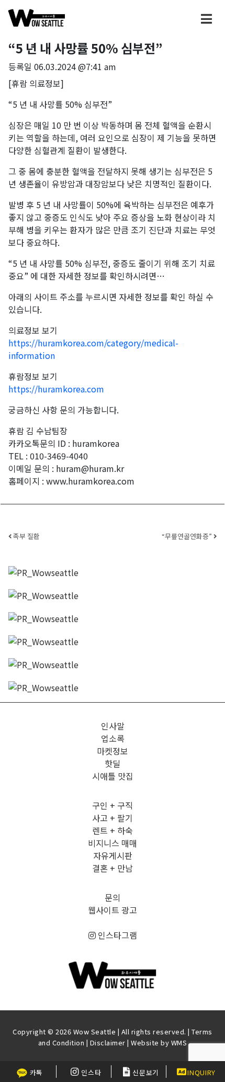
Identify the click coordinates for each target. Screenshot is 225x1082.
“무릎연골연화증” (187, 536)
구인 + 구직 (112, 805)
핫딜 (112, 763)
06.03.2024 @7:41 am (75, 66)
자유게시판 (112, 855)
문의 (112, 897)
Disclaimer (108, 1042)
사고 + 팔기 (112, 817)
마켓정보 (112, 751)
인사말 (113, 725)
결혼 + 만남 (112, 868)
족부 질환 (26, 536)
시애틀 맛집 (112, 776)
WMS (179, 1042)
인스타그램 (116, 935)
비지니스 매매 (112, 843)
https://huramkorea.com (56, 388)
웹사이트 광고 (112, 910)
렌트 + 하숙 (112, 830)
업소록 (113, 738)
